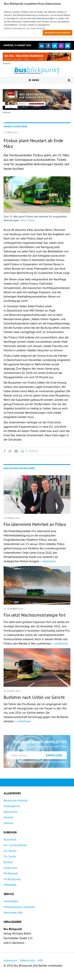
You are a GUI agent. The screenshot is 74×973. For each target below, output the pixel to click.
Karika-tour (10, 868)
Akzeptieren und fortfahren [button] (57, 33)
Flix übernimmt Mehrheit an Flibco (35, 524)
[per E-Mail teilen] (16, 451)
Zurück (32, 451)
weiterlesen (48, 561)
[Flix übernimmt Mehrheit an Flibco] (37, 494)
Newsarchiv (11, 811)
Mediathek (10, 884)
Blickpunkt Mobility (15, 800)
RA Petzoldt (11, 873)
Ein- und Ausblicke (15, 845)
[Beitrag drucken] (22, 451)
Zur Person (10, 851)
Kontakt (8, 817)
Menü (35, 80)
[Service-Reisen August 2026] (37, 99)
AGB (39, 960)
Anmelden (54, 755)
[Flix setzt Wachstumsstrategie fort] (37, 585)
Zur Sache (10, 856)
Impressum (10, 960)
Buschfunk (10, 839)
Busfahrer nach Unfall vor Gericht (34, 697)
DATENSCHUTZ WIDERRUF (55, 761)
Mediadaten (11, 901)
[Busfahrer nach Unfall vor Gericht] (37, 667)
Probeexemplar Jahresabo (19, 907)
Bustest (8, 862)
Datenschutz (27, 960)
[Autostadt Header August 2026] (37, 57)
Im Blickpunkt (12, 879)
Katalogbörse (12, 806)
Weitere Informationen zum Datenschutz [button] (23, 28)
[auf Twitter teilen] (10, 451)
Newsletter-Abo (13, 912)
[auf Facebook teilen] (5, 451)
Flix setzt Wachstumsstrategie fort (35, 615)
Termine (8, 823)
